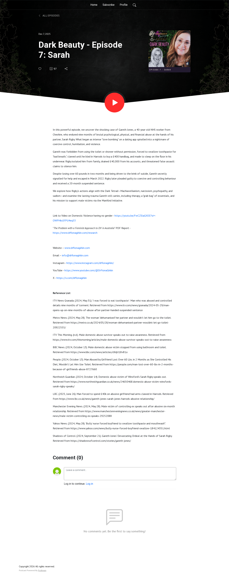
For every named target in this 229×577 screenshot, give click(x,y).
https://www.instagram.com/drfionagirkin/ (90, 263)
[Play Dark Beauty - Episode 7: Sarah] (114, 102)
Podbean (42, 570)
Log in (89, 483)
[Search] (134, 5)
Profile (124, 4)
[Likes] (40, 69)
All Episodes (51, 15)
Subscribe (108, 4)
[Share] (66, 68)
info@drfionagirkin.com (75, 255)
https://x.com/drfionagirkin (71, 278)
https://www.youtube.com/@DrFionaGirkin (88, 270)
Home (93, 4)
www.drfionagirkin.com (77, 247)
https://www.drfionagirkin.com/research (75, 232)
